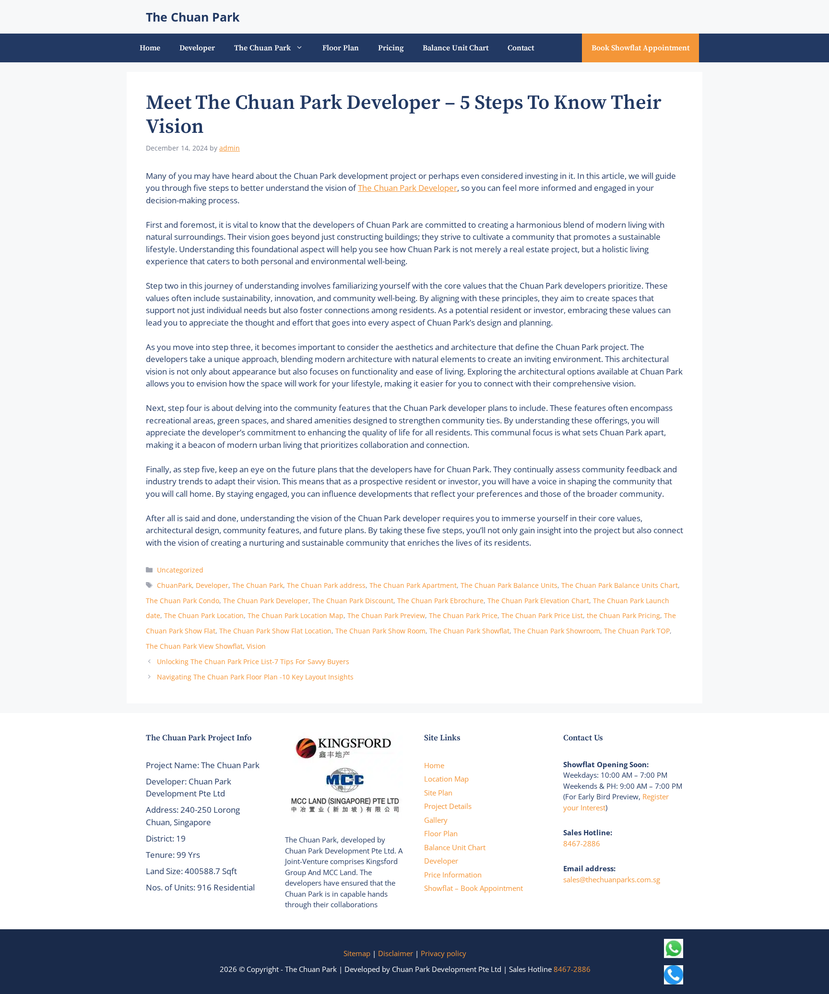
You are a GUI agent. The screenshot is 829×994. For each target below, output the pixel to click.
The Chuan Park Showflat (469, 630)
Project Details (448, 806)
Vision (256, 646)
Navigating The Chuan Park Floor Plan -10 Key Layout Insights (255, 676)
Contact (521, 48)
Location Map (446, 779)
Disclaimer (395, 953)
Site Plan (438, 792)
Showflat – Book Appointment (473, 888)
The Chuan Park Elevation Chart (538, 600)
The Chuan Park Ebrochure (440, 600)
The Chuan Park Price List (542, 615)
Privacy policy (443, 953)
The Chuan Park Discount (352, 600)
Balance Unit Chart (455, 48)
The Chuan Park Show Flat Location (275, 630)
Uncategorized (180, 569)
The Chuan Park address (326, 585)
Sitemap (356, 953)
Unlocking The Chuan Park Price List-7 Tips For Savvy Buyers (253, 661)
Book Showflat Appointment (640, 48)
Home (150, 48)
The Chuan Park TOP (637, 630)
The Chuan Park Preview (386, 615)
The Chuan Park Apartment (413, 585)
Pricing (390, 48)
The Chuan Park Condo (182, 600)
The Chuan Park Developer (407, 187)
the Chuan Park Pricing (623, 615)
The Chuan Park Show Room (380, 630)
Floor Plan (340, 48)
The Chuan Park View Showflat (194, 646)
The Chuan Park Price (463, 615)
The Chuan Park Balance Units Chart (619, 585)
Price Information (453, 874)
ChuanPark (174, 585)
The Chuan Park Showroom (556, 630)
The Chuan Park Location (204, 615)
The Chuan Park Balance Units (509, 585)
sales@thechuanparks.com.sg (611, 879)
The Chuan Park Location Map (295, 615)
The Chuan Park (193, 17)
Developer (197, 48)
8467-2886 (581, 843)
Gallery (436, 820)
